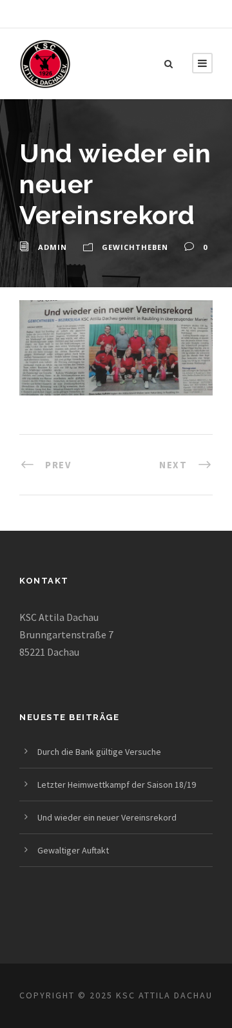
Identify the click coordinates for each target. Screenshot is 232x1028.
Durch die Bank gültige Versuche (99, 751)
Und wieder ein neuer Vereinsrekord (107, 817)
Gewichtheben (135, 247)
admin (52, 247)
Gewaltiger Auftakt (73, 850)
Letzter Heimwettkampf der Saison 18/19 (116, 784)
